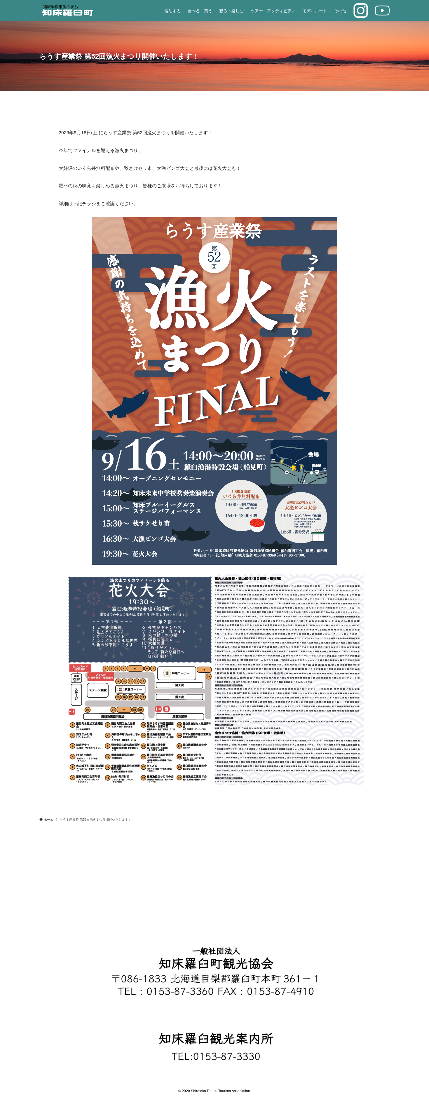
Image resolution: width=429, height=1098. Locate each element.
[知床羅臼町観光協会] (80, 10)
